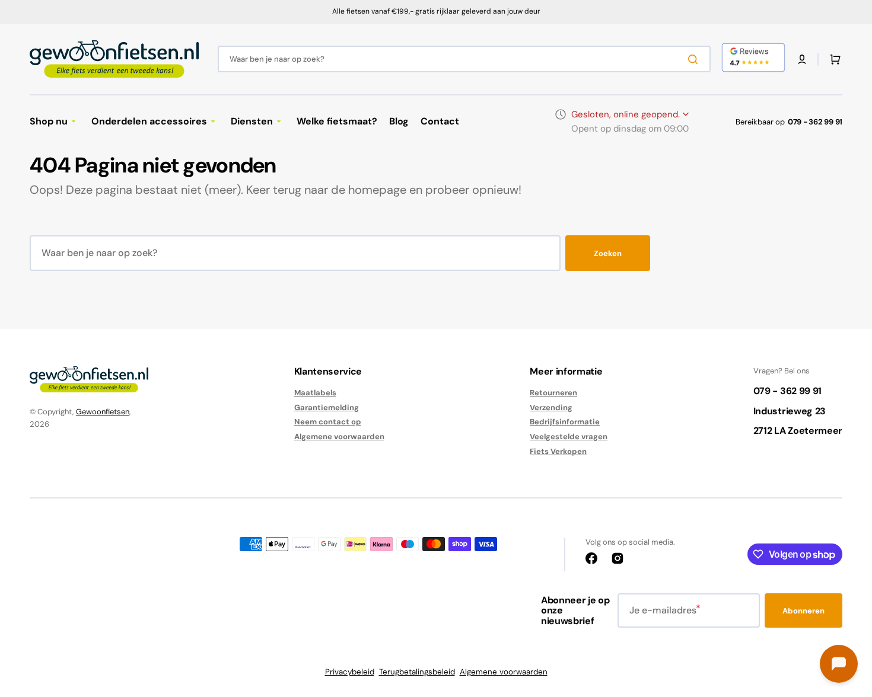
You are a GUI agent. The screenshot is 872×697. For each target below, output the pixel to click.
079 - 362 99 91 (815, 122)
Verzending (551, 407)
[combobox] (464, 59)
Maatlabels (315, 393)
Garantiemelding (326, 407)
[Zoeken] (695, 59)
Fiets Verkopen (558, 451)
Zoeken (608, 253)
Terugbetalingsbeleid (417, 672)
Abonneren (803, 611)
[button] (802, 59)
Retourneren (553, 393)
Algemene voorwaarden (339, 436)
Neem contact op (327, 422)
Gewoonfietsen (102, 412)
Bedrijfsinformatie (565, 422)
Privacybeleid (349, 672)
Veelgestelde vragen (568, 436)
